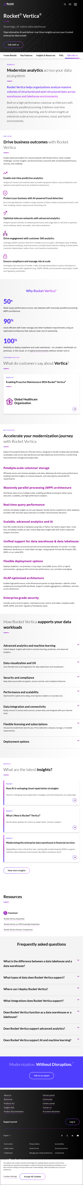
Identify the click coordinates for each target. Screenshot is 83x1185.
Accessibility (59, 1144)
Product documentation (14, 1111)
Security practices (61, 1148)
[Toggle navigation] (75, 4)
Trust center (8, 1144)
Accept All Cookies (32, 1176)
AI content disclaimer (51, 1111)
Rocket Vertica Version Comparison (18, 929)
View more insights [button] (17, 870)
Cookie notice (9, 1148)
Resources (8, 1099)
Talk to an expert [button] (41, 1075)
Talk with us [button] (13, 44)
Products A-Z (9, 1103)
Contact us (47, 1107)
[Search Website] (65, 4)
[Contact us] (70, 4)
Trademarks (8, 1153)
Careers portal (49, 1103)
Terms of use (34, 1148)
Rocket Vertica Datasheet (14, 919)
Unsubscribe (59, 1153)
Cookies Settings (10, 1176)
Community (47, 1099)
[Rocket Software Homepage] (8, 4)
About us (7, 1095)
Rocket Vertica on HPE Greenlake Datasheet (22, 924)
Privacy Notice (34, 1144)
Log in (72, 1122)
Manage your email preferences (41, 1153)
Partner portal (48, 1095)
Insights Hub (9, 1107)
